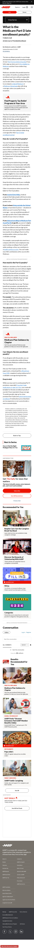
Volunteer (4, 865)
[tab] (7, 645)
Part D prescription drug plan (17, 62)
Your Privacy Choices (7, 927)
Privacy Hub (17, 500)
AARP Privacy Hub (13, 911)
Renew (24, 12)
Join (9, 12)
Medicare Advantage (10, 86)
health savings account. (11, 249)
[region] (17, 642)
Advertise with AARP (21, 871)
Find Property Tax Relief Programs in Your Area (15, 102)
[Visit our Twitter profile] (10, 932)
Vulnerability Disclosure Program (9, 924)
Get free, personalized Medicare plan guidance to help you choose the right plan (16, 345)
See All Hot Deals (17, 808)
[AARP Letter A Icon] (7, 335)
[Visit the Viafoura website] (19, 653)
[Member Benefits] (7, 662)
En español (6, 51)
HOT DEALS (10, 798)
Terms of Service (23, 911)
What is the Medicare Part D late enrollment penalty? (17, 30)
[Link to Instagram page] (16, 932)
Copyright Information (7, 921)
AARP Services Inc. (21, 884)
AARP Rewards (5, 871)
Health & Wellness (10, 337)
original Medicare (17, 84)
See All (17, 790)
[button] (17, 19)
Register (17, 7)
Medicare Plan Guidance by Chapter (16, 341)
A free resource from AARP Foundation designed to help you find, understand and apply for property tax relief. (16, 107)
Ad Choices (22, 924)
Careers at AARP (20, 874)
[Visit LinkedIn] (21, 932)
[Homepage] (5, 7)
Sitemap (4, 911)
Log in (23, 632)
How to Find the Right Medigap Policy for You (10, 446)
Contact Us (19, 859)
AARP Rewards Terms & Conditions (10, 917)
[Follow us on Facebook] (4, 932)
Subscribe (17, 491)
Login (24, 7)
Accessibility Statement (7, 914)
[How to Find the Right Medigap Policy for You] (26, 448)
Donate (4, 862)
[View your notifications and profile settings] (30, 645)
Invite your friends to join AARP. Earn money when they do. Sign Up (15, 2)
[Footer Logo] (17, 845)
